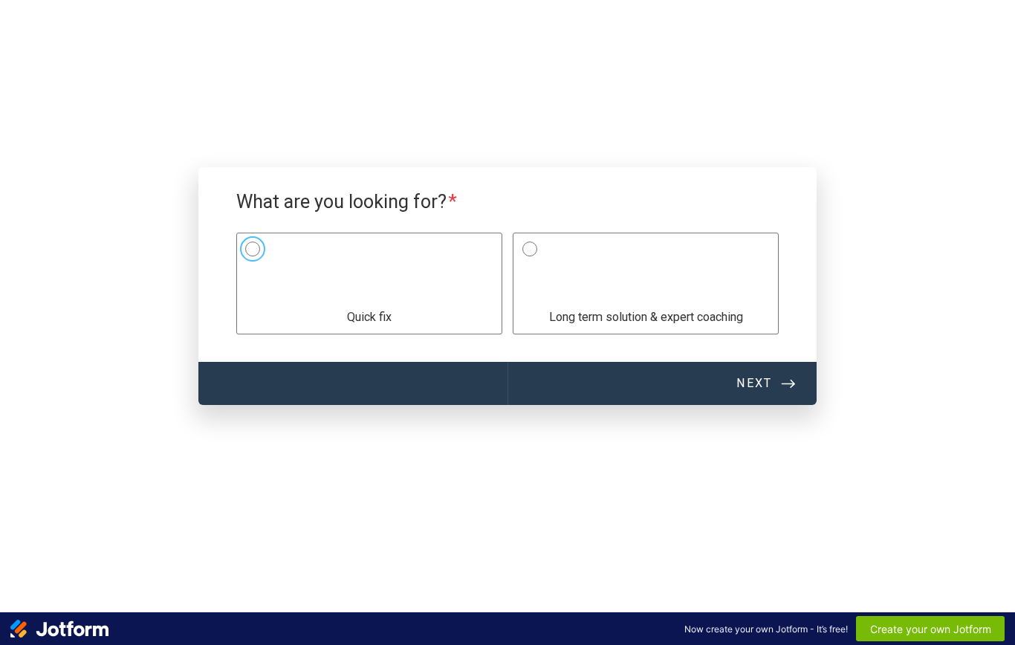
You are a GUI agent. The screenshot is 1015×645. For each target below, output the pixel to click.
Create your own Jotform (930, 629)
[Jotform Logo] (59, 628)
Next (754, 383)
